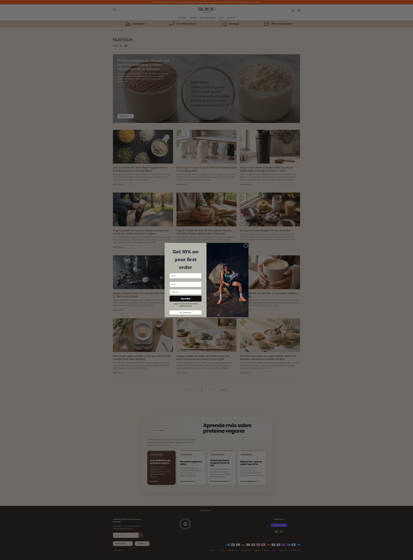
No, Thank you (185, 312)
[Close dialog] (246, 245)
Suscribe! (185, 298)
